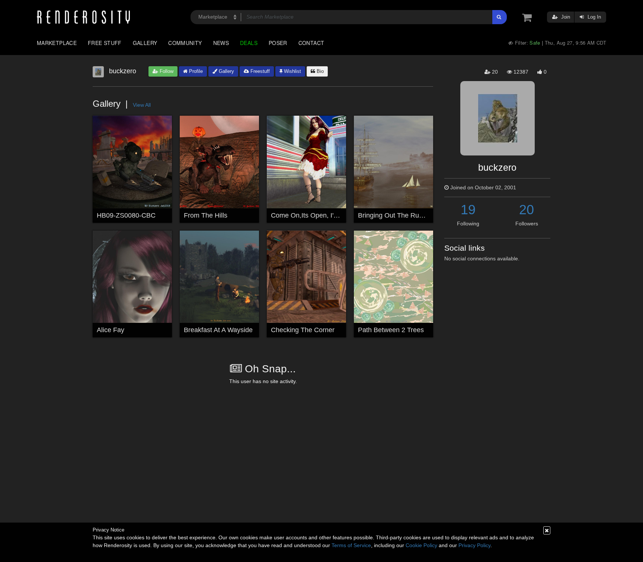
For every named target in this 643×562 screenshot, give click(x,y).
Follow (165, 71)
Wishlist (291, 71)
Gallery (145, 42)
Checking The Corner (303, 330)
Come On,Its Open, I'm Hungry (316, 215)
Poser (278, 42)
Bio (319, 71)
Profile (195, 71)
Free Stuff (105, 42)
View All (142, 105)
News (221, 42)
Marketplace (57, 42)
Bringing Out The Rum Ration (402, 215)
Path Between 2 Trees (391, 330)
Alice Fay (110, 330)
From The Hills (205, 215)
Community (185, 42)
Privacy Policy (474, 545)
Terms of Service (351, 545)
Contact (311, 42)
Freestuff (259, 71)
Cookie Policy (421, 545)
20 (526, 209)
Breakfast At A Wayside (218, 330)
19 (468, 209)
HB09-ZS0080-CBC (126, 215)
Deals (248, 42)
